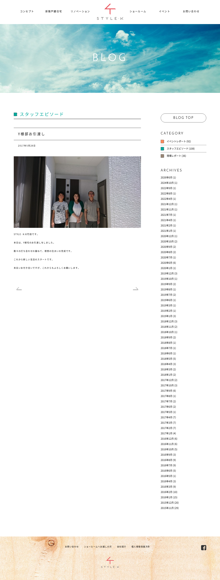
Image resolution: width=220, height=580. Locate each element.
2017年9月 (166, 390)
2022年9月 (166, 188)
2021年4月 (166, 220)
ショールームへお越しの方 (98, 547)
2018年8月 (166, 343)
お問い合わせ (191, 11)
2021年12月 (167, 204)
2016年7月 (166, 465)
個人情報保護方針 (140, 547)
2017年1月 (166, 433)
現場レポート (174, 156)
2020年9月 (166, 247)
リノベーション (80, 11)
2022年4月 (166, 199)
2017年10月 (167, 385)
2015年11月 (167, 508)
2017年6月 (166, 406)
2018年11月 (167, 327)
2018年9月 (166, 337)
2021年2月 (166, 225)
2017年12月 (167, 380)
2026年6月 (166, 177)
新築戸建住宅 (53, 11)
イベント (164, 11)
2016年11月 (167, 444)
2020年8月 (166, 252)
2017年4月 (166, 417)
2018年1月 (166, 374)
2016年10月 (167, 449)
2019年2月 (166, 311)
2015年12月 (167, 502)
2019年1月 (166, 316)
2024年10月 (167, 183)
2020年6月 (166, 263)
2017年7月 (166, 401)
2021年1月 (166, 231)
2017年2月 (166, 428)
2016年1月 (166, 497)
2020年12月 (167, 236)
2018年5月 (166, 358)
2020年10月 (167, 241)
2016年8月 (166, 460)
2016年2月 (166, 492)
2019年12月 (167, 273)
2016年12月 (167, 438)
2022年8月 (166, 193)
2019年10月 (167, 279)
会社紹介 (121, 547)
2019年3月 (166, 305)
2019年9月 (166, 284)
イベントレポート (176, 141)
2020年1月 (166, 268)
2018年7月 (166, 348)
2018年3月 (166, 369)
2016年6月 (166, 470)
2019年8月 (166, 289)
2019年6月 (166, 300)
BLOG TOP (183, 118)
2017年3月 (166, 422)
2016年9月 (166, 454)
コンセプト (27, 11)
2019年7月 (166, 295)
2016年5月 (166, 476)
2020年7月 (166, 257)
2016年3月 (166, 486)
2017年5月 (166, 412)
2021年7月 (166, 215)
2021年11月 (167, 209)
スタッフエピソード (177, 148)
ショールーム (138, 11)
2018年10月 (167, 332)
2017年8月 (166, 396)
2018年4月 (166, 364)
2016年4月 (166, 481)
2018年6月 (166, 353)
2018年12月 (167, 321)
